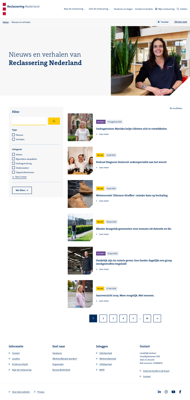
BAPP (102, 369)
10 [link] (147, 318)
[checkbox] (36, 135)
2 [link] (103, 318)
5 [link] (133, 318)
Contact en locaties (144, 9)
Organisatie (58, 364)
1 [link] (93, 318)
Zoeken (183, 9)
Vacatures (57, 353)
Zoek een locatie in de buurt (156, 370)
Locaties (16, 358)
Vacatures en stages (123, 9)
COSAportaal (105, 364)
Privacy (40, 391)
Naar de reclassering (73, 8)
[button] (85, 9)
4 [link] (123, 318)
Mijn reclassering (166, 9)
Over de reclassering (98, 8)
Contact (16, 353)
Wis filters (20, 190)
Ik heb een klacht (20, 364)
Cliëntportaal (105, 353)
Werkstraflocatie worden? (64, 358)
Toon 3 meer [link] (21, 176)
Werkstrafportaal (107, 358)
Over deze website (21, 391)
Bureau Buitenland (61, 369)
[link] (157, 318)
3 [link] (113, 318)
